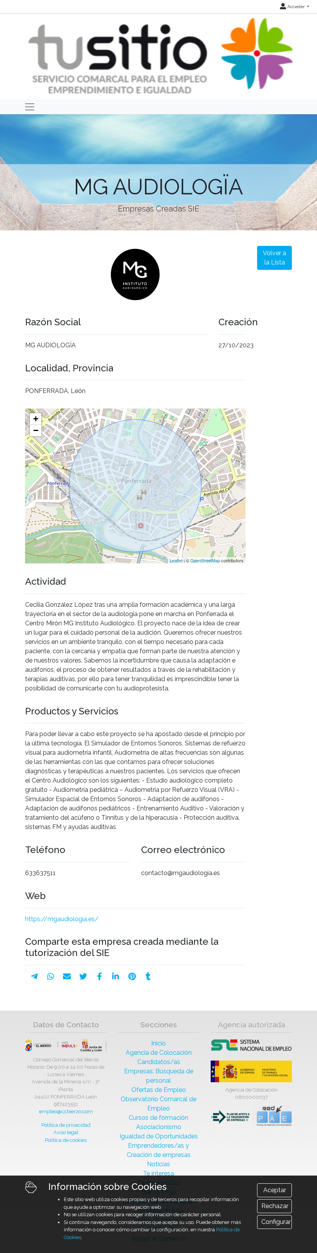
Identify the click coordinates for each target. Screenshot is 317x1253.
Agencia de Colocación (159, 1052)
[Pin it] (132, 976)
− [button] (35, 430)
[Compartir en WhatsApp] (50, 976)
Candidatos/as (158, 1062)
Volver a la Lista (274, 257)
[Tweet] (83, 976)
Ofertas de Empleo (158, 1089)
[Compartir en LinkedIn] (115, 976)
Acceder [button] (296, 6)
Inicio (158, 1043)
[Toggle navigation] (29, 107)
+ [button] (35, 419)
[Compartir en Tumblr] (148, 976)
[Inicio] (159, 56)
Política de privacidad (65, 1125)
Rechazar (274, 1206)
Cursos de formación (158, 1117)
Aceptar (274, 1190)
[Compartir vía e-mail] (67, 976)
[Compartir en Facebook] (99, 976)
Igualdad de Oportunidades (158, 1136)
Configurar (276, 1222)
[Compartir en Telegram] (34, 976)
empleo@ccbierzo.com (66, 1111)
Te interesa (158, 1173)
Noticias (158, 1164)
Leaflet (176, 560)
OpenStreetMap (205, 560)
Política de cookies (66, 1140)
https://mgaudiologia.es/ (62, 919)
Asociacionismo (158, 1127)
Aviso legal (65, 1132)
